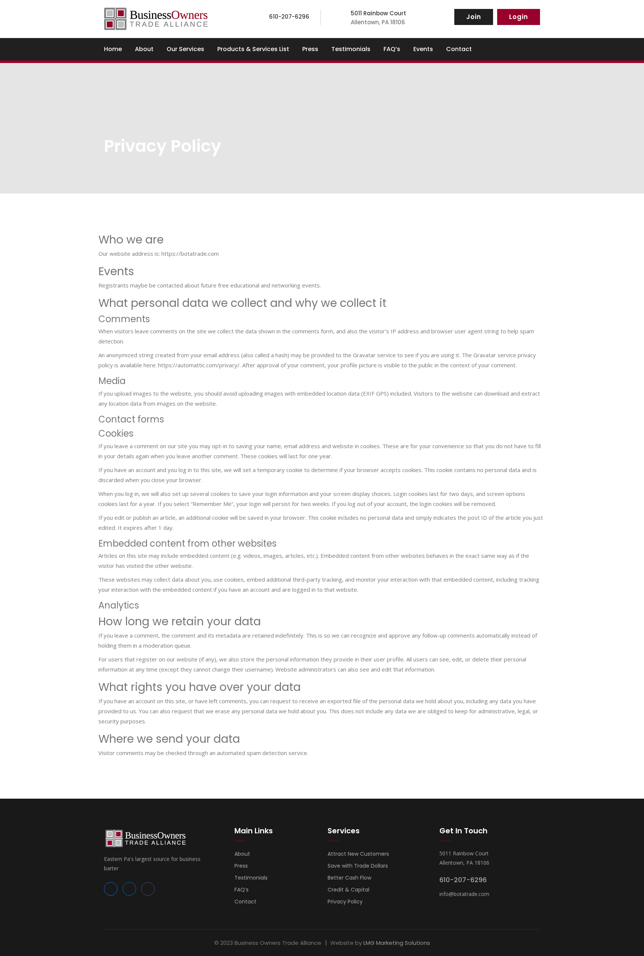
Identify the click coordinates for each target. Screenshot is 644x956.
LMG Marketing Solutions (396, 943)
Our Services (185, 49)
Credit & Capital (348, 889)
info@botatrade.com (464, 893)
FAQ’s (391, 49)
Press (310, 49)
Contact (459, 49)
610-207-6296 (463, 879)
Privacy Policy (345, 901)
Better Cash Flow (349, 877)
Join (473, 16)
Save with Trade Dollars (358, 865)
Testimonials (350, 49)
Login (518, 16)
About (144, 49)
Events (423, 49)
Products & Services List (253, 49)
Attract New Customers (358, 854)
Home (113, 49)
